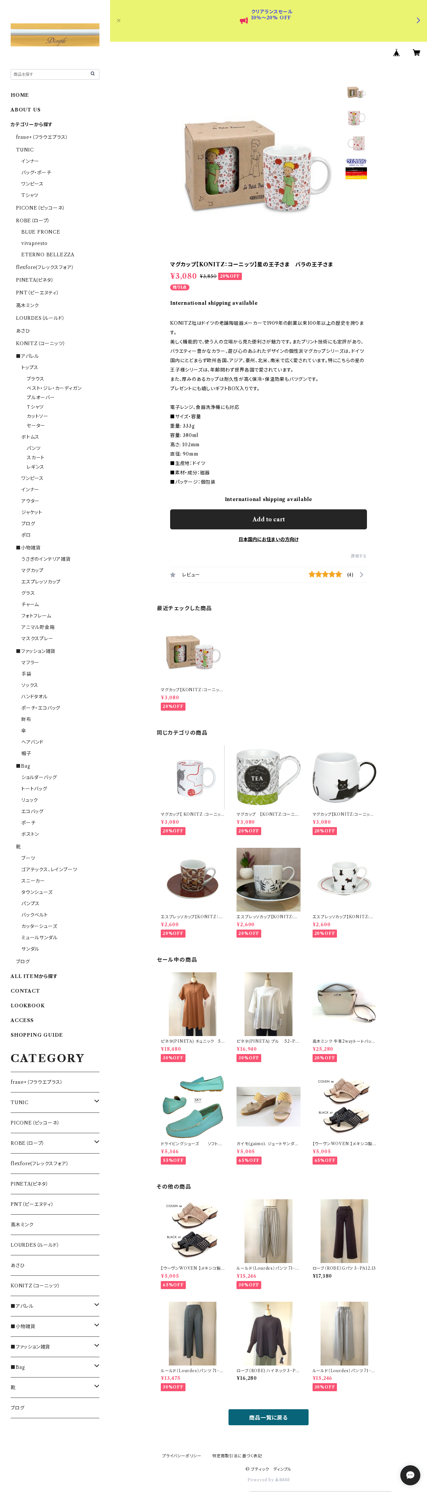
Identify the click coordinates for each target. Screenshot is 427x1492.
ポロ (26, 535)
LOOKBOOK (27, 1006)
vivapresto (34, 243)
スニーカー (33, 881)
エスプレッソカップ (41, 582)
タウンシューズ (37, 892)
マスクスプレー (37, 639)
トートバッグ (34, 789)
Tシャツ (29, 195)
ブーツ (28, 858)
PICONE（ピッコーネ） (40, 208)
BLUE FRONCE (40, 232)
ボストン (30, 834)
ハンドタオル (34, 697)
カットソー (37, 416)
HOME (20, 95)
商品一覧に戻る (268, 1417)
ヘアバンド (32, 742)
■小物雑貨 (28, 548)
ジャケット (31, 512)
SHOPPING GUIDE (37, 1035)
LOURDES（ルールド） (40, 318)
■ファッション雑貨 (35, 651)
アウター (30, 501)
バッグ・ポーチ (36, 173)
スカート (36, 458)
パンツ (33, 448)
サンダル (30, 949)
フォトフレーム (36, 616)
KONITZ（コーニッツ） (40, 343)
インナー (30, 161)
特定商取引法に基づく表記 (237, 1455)
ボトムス (30, 437)
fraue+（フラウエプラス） (42, 137)
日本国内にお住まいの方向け (269, 539)
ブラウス (35, 379)
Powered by (261, 1479)
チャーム (30, 604)
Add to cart (269, 519)
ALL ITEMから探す (34, 976)
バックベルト (34, 915)
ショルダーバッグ (39, 777)
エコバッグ (32, 811)
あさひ (23, 331)
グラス (28, 593)
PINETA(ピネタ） (35, 280)
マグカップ (32, 570)
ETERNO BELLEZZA (47, 255)
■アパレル (27, 356)
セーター (36, 426)
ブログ (28, 524)
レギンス (35, 467)
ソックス (29, 685)
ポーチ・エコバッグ (40, 708)
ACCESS (22, 1020)
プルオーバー (41, 398)
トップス (29, 367)
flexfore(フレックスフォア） (45, 267)
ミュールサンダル (39, 938)
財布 (26, 719)
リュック (29, 800)
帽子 (26, 753)
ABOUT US (25, 110)
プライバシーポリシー (181, 1455)
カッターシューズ (39, 926)
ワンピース (32, 184)
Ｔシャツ (35, 407)
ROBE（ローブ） (33, 221)
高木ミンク (27, 305)
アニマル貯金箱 (38, 627)
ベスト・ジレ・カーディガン (54, 388)
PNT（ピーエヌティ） (37, 293)
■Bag (23, 766)
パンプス (30, 904)
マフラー (30, 663)
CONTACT (25, 991)
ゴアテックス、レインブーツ (49, 869)
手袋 (26, 674)
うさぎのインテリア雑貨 (46, 559)
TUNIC (25, 150)
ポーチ (28, 823)
